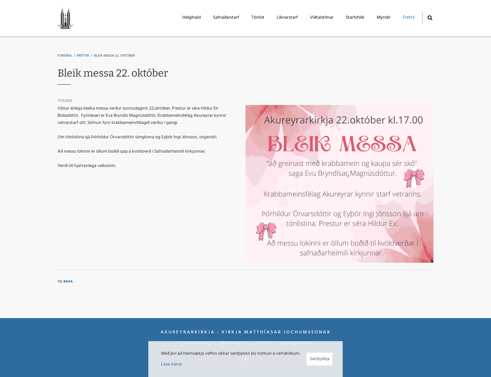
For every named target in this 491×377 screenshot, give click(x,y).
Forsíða (65, 56)
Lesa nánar (171, 364)
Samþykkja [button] (319, 358)
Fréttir (83, 56)
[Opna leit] (429, 17)
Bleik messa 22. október (114, 56)
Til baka (65, 282)
